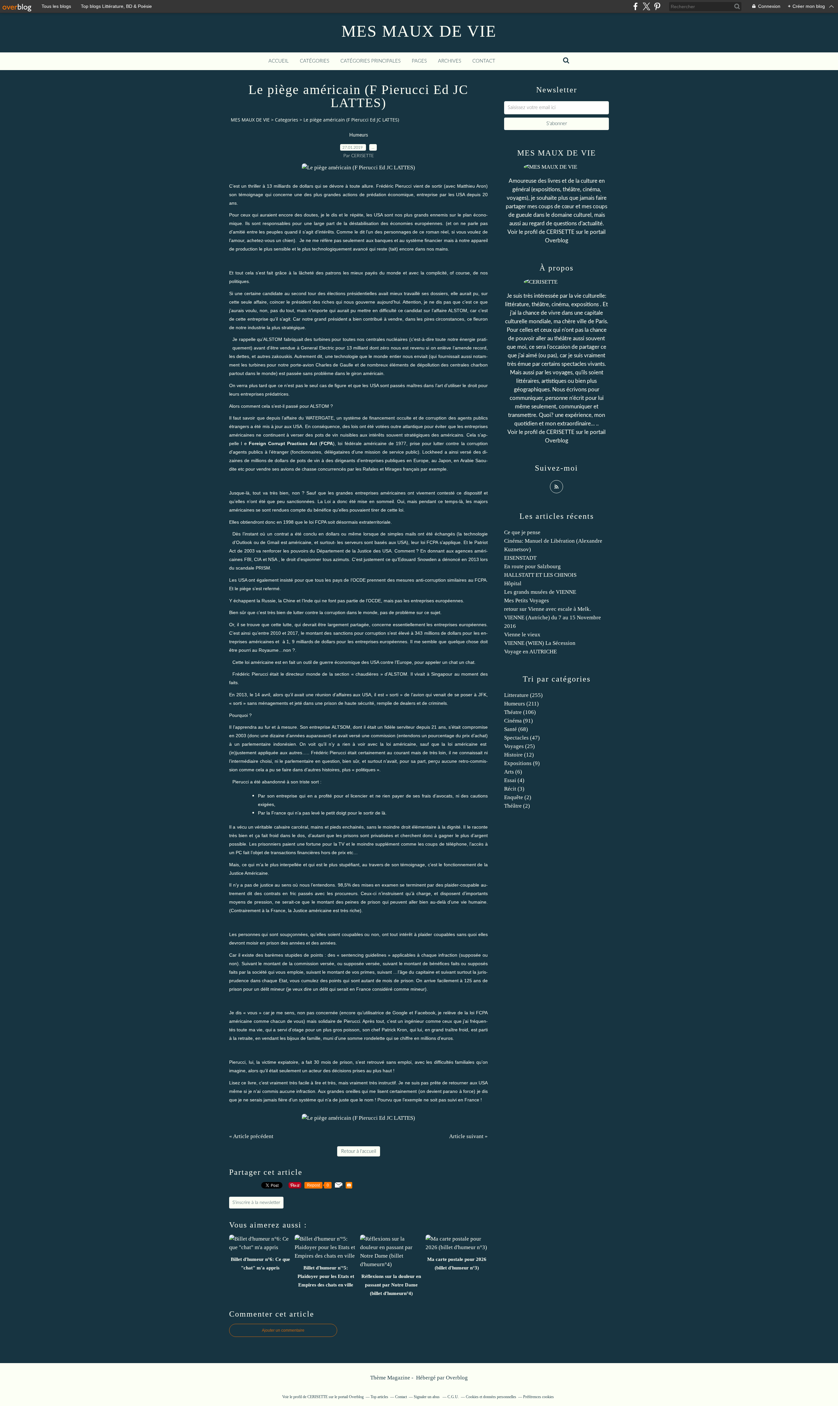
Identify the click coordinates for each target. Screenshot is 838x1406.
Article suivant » (468, 1136)
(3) (514, 789)
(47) (522, 738)
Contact (483, 61)
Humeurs (358, 135)
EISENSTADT (520, 558)
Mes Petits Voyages (526, 600)
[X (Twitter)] (646, 6)
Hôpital (512, 583)
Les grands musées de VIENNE (540, 592)
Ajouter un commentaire (283, 1330)
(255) (523, 695)
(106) (520, 712)
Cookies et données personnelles (491, 1397)
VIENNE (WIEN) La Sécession (539, 643)
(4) (514, 780)
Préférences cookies (538, 1397)
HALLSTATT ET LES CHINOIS (540, 575)
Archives (449, 61)
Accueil (278, 61)
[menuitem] (279, 61)
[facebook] (635, 6)
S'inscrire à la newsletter (256, 1202)
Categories (286, 120)
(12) (519, 755)
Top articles (379, 1397)
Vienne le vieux (522, 634)
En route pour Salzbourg (532, 566)
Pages (419, 61)
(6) (513, 772)
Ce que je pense (522, 532)
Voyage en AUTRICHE (530, 651)
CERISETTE (560, 232)
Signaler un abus (427, 1397)
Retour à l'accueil (358, 1151)
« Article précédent (251, 1136)
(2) (517, 797)
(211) (521, 704)
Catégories (314, 61)
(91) (518, 721)
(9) (522, 763)
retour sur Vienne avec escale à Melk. (547, 609)
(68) (516, 729)
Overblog (457, 1378)
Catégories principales (370, 61)
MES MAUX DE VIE (419, 31)
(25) (519, 746)
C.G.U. (453, 1397)
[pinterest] (657, 6)
